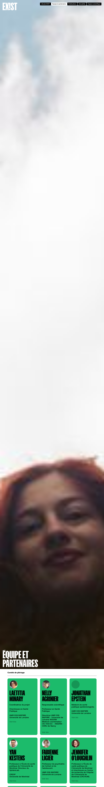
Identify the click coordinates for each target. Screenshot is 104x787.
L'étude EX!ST (45, 4)
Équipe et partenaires (59, 4)
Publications (72, 4)
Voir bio (12, 722)
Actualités (82, 4)
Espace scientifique (94, 4)
